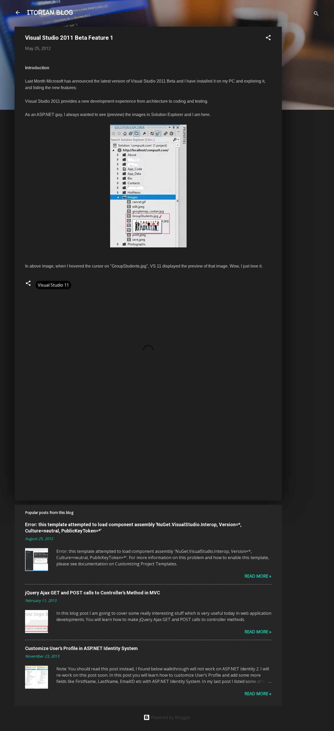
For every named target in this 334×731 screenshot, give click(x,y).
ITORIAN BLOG (50, 12)
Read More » (257, 576)
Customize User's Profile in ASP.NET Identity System (81, 648)
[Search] (316, 14)
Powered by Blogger (170, 717)
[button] (268, 38)
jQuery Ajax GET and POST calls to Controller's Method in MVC (92, 592)
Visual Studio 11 (53, 285)
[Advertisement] (302, 105)
